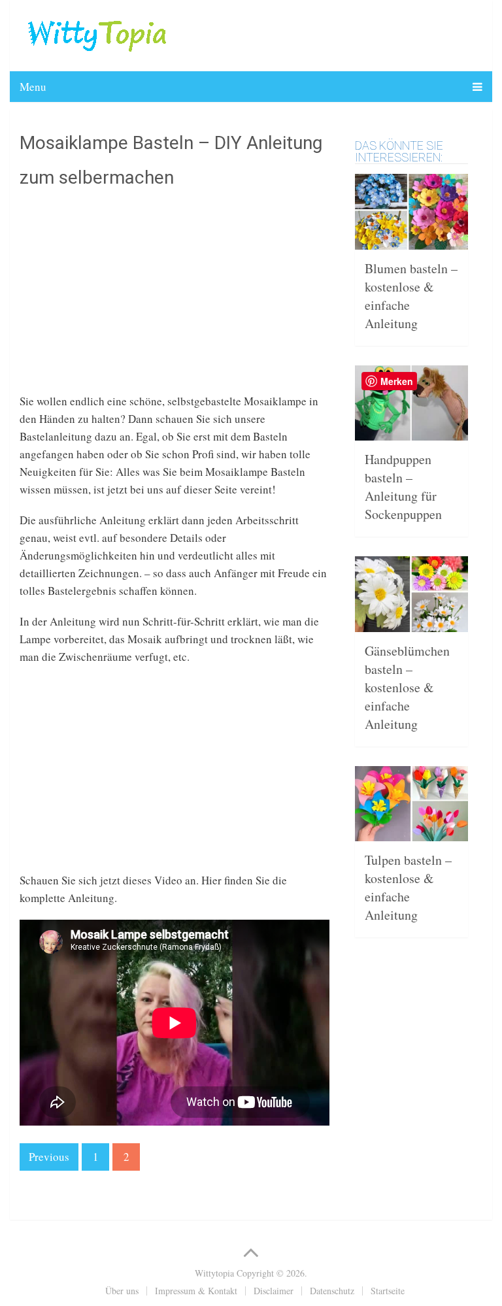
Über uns (122, 1290)
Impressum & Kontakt (196, 1290)
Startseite (388, 1290)
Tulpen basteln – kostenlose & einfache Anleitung (408, 887)
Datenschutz (332, 1290)
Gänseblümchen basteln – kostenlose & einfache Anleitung (407, 687)
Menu (33, 86)
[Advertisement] (174, 300)
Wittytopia (214, 1273)
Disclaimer (273, 1290)
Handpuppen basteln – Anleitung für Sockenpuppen (403, 486)
